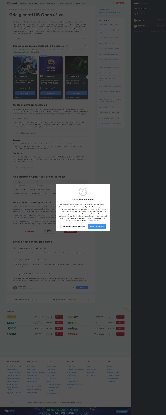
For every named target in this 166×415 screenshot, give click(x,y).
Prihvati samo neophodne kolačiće (74, 226)
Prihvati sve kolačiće (97, 226)
